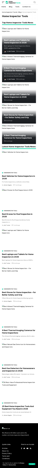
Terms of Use (12, 464)
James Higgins (8, 185)
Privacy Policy (7, 453)
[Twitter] (24, 448)
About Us (5, 451)
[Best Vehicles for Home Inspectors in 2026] (19, 161)
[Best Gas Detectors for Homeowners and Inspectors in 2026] (19, 353)
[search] (34, 2)
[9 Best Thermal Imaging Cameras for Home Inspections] (19, 315)
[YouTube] (27, 448)
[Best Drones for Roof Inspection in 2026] (19, 199)
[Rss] (30, 448)
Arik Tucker (12, 51)
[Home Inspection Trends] (13, 2)
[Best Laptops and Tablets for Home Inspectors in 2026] (19, 239)
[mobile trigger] (3, 2)
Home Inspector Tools (10, 172)
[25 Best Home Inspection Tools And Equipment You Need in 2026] (19, 391)
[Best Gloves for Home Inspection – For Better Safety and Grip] (19, 277)
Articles (4, 448)
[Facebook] (21, 448)
